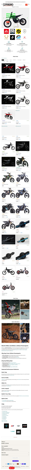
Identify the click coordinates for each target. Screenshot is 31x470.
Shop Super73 (4, 418)
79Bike (7, 61)
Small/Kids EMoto (14, 366)
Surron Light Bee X (12, 364)
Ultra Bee (19, 379)
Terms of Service (23, 466)
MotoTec (5, 350)
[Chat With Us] (22, 50)
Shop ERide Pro (4, 414)
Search (3, 466)
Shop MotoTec (4, 417)
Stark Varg (15, 349)
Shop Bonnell (4, 416)
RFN (10, 61)
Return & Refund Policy (17, 466)
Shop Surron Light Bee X (5, 412)
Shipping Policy (11, 466)
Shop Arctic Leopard (6, 391)
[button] (4, 18)
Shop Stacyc (4, 419)
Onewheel (3, 61)
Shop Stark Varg (4, 411)
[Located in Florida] (22, 43)
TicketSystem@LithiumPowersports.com (7, 448)
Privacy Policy (6, 466)
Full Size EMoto (4, 400)
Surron (18, 349)
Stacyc (12, 350)
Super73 (8, 350)
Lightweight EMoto (10, 400)
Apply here (17, 357)
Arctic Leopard (25, 349)
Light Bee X (3, 379)
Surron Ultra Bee (10, 363)
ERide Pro (21, 349)
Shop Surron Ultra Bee (5, 413)
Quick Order (4, 401)
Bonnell (3, 350)
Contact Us (27, 466)
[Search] (26, 5)
